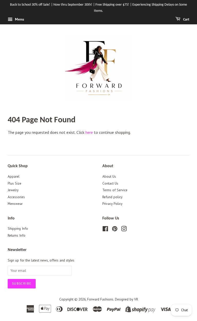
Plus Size (14, 183)
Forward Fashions (100, 299)
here (89, 132)
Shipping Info (18, 228)
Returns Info (16, 235)
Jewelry (13, 190)
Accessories (16, 197)
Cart (185, 20)
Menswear (15, 203)
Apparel (13, 176)
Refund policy (112, 197)
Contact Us (110, 183)
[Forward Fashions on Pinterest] (114, 229)
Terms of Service (114, 190)
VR (136, 299)
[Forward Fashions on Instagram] (124, 229)
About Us (109, 176)
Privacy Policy (112, 203)
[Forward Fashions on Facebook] (105, 229)
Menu (19, 19)
